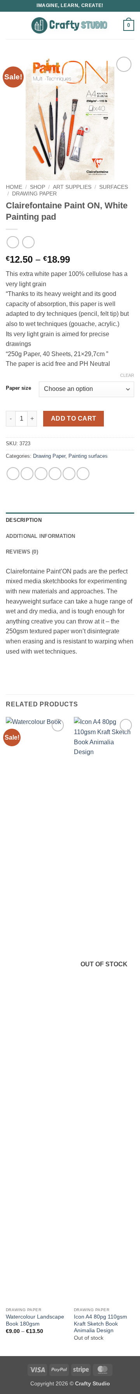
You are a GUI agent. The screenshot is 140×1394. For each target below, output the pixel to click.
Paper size (18, 388)
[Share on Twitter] (41, 473)
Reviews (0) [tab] (22, 552)
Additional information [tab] (40, 536)
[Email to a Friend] (55, 473)
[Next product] (13, 242)
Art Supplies (72, 187)
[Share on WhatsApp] (13, 473)
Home (14, 187)
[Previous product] (28, 242)
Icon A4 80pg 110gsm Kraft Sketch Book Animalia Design (100, 1323)
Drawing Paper (34, 194)
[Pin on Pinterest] (69, 473)
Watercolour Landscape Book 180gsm (35, 1320)
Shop (37, 187)
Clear (127, 375)
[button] (10, 25)
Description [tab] (24, 520)
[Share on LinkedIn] (83, 473)
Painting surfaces (88, 456)
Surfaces (113, 187)
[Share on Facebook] (27, 473)
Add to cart (73, 418)
